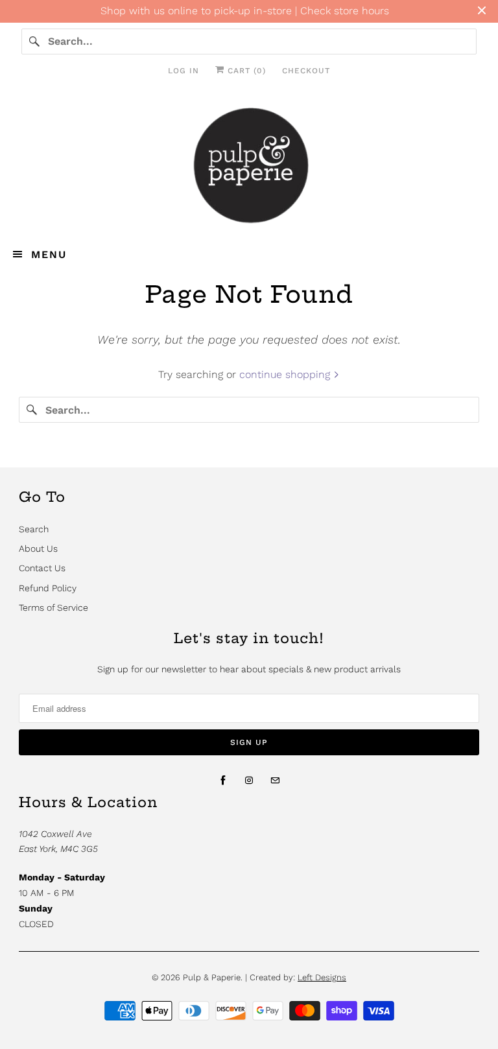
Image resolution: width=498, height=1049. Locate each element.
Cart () (245, 70)
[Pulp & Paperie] (249, 164)
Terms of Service (53, 607)
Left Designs (322, 977)
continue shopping (286, 374)
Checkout (306, 70)
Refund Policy (48, 588)
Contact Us (42, 568)
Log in (183, 70)
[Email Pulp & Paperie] (275, 780)
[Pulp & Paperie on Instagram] (249, 780)
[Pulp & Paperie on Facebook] (223, 780)
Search (34, 529)
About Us (38, 548)
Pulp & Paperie (212, 977)
